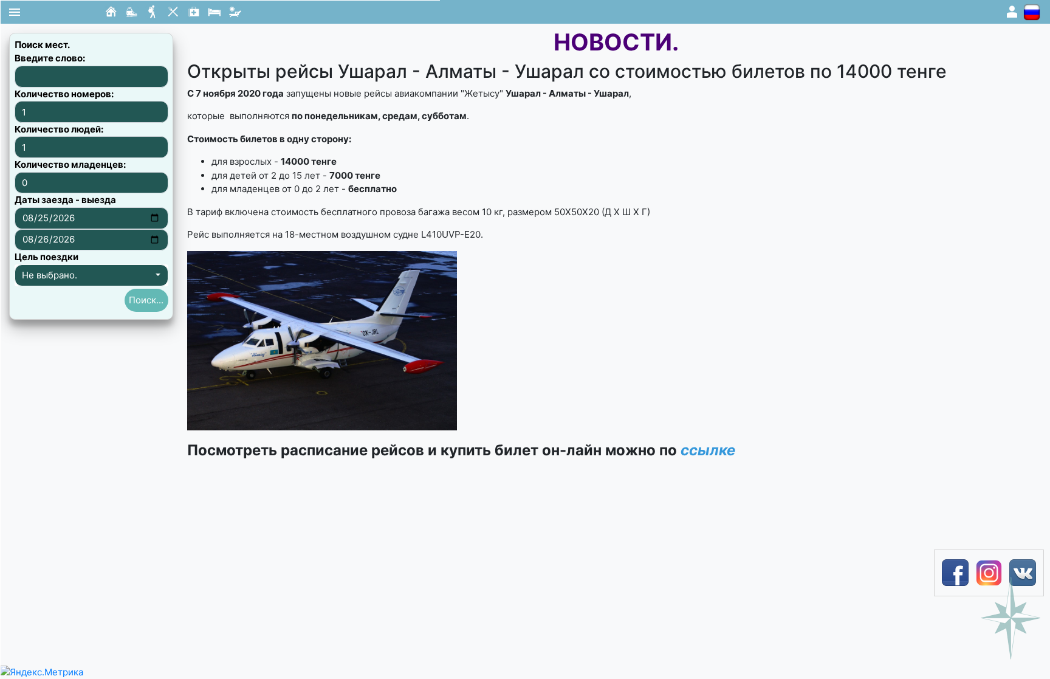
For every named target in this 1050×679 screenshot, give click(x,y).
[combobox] (91, 275)
